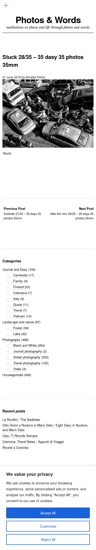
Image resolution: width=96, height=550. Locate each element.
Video (17, 369)
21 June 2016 (11, 77)
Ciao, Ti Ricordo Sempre (19, 435)
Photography (11, 339)
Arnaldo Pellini (35, 77)
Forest (17, 327)
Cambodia (20, 275)
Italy (16, 298)
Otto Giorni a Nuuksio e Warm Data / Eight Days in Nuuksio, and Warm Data (45, 427)
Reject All (48, 539)
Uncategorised (12, 374)
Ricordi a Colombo (15, 447)
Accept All (48, 512)
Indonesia (20, 292)
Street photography (26, 357)
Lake (16, 333)
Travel (17, 310)
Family (18, 281)
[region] (48, 508)
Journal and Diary (14, 269)
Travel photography (26, 363)
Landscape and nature (18, 322)
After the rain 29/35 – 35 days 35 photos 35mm (72, 213)
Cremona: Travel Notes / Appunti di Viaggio (33, 441)
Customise (48, 526)
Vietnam (19, 316)
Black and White (25, 345)
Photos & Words (48, 19)
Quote (17, 304)
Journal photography (27, 351)
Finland (18, 286)
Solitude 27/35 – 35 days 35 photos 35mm (22, 213)
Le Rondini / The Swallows (21, 419)
